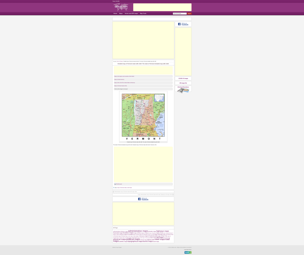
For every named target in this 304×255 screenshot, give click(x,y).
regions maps (151, 239)
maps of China (136, 234)
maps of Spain (119, 237)
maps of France (167, 234)
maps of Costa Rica (143, 234)
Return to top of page (117, 247)
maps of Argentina (152, 233)
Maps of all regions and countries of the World (124, 76)
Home (115, 13)
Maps (121, 13)
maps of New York (162, 236)
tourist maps (148, 241)
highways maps (162, 231)
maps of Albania (145, 233)
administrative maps (138, 231)
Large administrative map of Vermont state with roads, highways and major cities (155, 194)
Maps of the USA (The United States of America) (124, 82)
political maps (133, 239)
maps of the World (133, 237)
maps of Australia (166, 233)
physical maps (119, 239)
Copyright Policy (188, 249)
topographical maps (135, 241)
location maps (128, 233)
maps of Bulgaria (120, 234)
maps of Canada (128, 234)
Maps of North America (119, 79)
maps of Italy (133, 236)
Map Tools (143, 13)
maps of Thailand (125, 237)
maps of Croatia (151, 234)
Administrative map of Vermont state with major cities (125, 191)
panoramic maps (167, 237)
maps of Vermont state (122, 187)
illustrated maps (118, 233)
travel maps (156, 241)
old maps (159, 237)
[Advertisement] (162, 7)
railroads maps (143, 239)
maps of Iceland (121, 236)
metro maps (153, 237)
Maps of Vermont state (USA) (120, 85)
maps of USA (139, 237)
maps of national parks (151, 236)
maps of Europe (158, 234)
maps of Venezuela (146, 237)
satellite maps (123, 241)
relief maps (129, 187)
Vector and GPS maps (131, 13)
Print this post (119, 184)
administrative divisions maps (120, 231)
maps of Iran (127, 236)
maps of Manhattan (140, 236)
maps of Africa (137, 233)
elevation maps (152, 231)
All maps (121, 61)
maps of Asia (159, 233)
